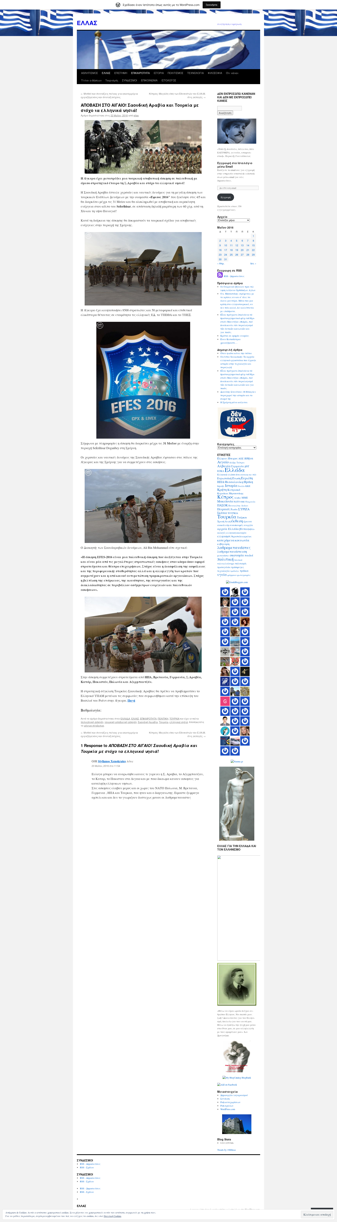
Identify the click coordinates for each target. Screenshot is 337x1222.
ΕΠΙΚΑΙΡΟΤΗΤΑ (140, 73)
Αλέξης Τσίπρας (237, 462)
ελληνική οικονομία (236, 532)
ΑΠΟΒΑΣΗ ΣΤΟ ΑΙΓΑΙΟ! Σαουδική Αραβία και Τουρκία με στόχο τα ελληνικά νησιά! (140, 107)
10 (225, 245)
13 (242, 245)
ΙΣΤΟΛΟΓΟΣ (168, 80)
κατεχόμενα (225, 540)
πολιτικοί (238, 560)
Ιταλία (241, 486)
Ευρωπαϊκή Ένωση (228, 478)
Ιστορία (231, 485)
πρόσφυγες (237, 567)
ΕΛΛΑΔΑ (125, 718)
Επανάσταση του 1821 (246, 474)
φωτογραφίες (244, 575)
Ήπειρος (233, 458)
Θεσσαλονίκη (234, 482)
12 (236, 245)
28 (248, 254)
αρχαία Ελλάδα (228, 529)
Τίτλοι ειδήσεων (91, 80)
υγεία (222, 574)
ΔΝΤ (246, 466)
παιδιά (249, 555)
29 (253, 254)
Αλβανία (224, 466)
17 (225, 250)
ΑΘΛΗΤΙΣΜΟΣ (89, 73)
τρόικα (244, 571)
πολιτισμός (241, 563)
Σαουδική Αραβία (148, 722)
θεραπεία (236, 536)
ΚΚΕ (247, 485)
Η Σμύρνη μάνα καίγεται (233, 402)
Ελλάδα (235, 469)
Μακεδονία (225, 501)
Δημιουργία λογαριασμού (234, 1095)
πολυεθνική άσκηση (92, 722)
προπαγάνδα (223, 567)
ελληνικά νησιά (178, 722)
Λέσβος (237, 497)
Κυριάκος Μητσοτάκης (230, 493)
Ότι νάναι (232, 73)
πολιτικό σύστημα (225, 563)
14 (248, 245)
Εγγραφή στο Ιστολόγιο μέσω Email (234, 164)
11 (231, 245)
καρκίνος (247, 536)
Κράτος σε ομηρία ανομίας (234, 335)
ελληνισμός (224, 536)
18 (231, 250)
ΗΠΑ (220, 482)
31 (225, 259)
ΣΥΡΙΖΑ (244, 509)
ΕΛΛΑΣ (87, 22)
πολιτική (225, 559)
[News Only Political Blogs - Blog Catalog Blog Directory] (237, 1077)
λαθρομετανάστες (234, 547)
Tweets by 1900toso (226, 1149)
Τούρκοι (242, 517)
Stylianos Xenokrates (112, 761)
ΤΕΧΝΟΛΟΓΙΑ (195, 73)
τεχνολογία (223, 571)
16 (220, 250)
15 (253, 245)
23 (220, 254)
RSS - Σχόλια (87, 1167)
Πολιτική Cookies (112, 1216)
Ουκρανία (250, 501)
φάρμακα (232, 575)
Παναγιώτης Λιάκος (238, 505)
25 (231, 254)
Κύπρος (225, 497)
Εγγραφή (226, 197)
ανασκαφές (236, 525)
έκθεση (237, 520)
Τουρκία (163, 722)
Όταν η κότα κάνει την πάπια (236, 353)
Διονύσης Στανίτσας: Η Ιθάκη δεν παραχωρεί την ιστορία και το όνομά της (238, 395)
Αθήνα (248, 458)
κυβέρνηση (223, 544)
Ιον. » (253, 263)
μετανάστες (223, 555)
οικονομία (237, 555)
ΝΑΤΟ (237, 501)
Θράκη (248, 482)
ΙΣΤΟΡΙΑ (159, 73)
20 (242, 250)
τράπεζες (234, 570)
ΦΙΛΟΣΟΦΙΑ (215, 73)
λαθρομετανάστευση (232, 551)
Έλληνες (222, 458)
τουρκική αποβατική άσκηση (121, 722)
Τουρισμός (111, 80)
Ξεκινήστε (211, 4)
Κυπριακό (233, 490)
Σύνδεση (225, 1098)
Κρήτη (222, 489)
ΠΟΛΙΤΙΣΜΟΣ (175, 73)
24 (225, 254)
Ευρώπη (247, 478)
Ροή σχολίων (226, 1105)
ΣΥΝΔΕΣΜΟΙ (129, 80)
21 (248, 250)
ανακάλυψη (223, 525)
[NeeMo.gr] (237, 761)
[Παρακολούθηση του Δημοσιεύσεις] (220, 276)
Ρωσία (234, 509)
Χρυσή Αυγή (224, 521)
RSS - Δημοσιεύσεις (234, 276)
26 (236, 254)
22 (253, 250)
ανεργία (248, 525)
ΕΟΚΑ (220, 470)
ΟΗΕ (242, 501)
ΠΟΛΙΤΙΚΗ (163, 718)
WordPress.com (227, 1109)
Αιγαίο (223, 462)
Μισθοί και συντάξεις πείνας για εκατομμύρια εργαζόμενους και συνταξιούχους (109, 95)
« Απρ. (220, 263)
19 (236, 250)
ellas (136, 115)
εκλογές (221, 532)
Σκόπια (222, 513)
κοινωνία (242, 540)
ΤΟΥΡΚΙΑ (174, 718)
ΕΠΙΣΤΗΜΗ (120, 73)
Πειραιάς (223, 509)
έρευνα (248, 521)
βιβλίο (251, 529)
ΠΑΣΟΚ (222, 505)
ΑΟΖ (240, 458)
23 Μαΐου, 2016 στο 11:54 (106, 765)
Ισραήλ (220, 486)
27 (242, 254)
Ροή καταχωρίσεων (230, 1102)
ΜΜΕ (245, 497)
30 (220, 259)
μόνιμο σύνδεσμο (94, 725)
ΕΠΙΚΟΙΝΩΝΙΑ (149, 80)
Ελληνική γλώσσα (226, 474)
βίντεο (243, 529)
